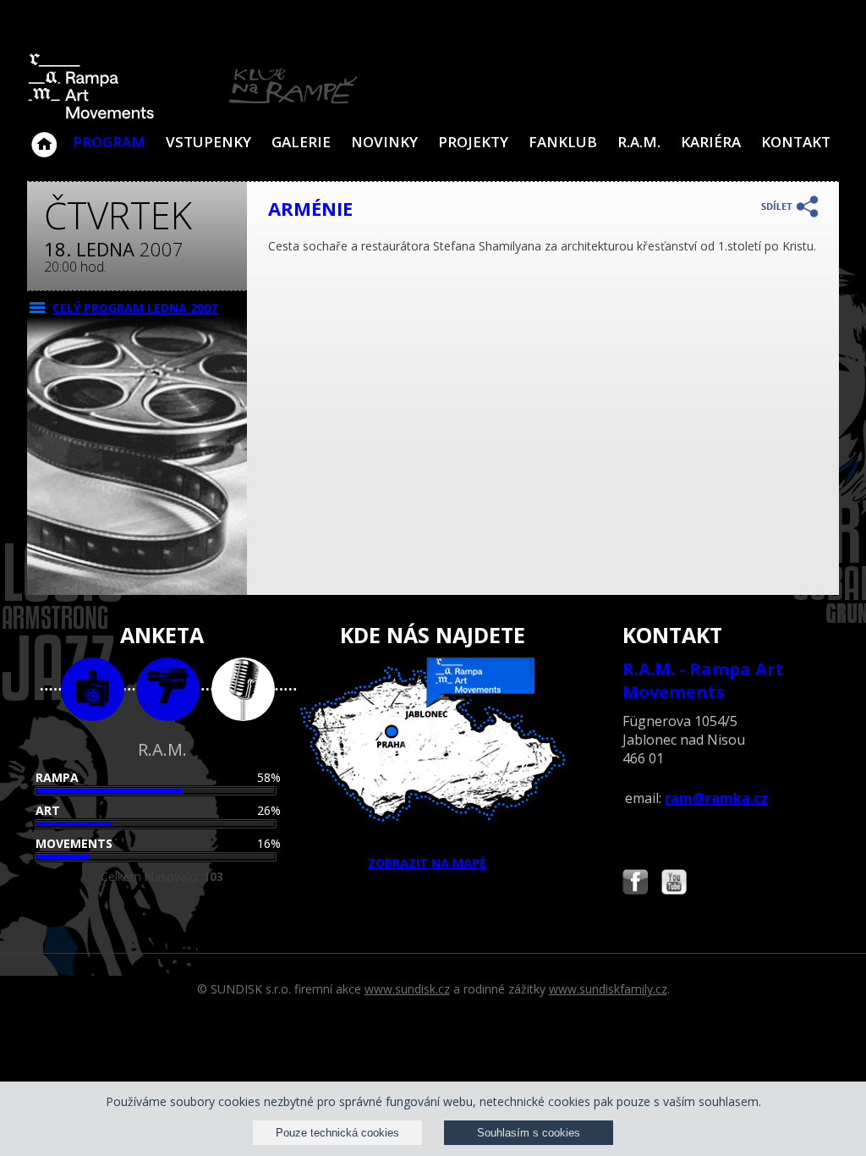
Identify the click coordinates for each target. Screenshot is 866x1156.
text (243, 689)
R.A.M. (638, 141)
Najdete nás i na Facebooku (635, 884)
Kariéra (711, 141)
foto (92, 689)
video (168, 689)
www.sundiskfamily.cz (608, 989)
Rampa (57, 777)
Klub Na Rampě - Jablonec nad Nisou (44, 136)
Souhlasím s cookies (528, 1132)
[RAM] (193, 115)
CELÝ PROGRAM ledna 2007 (134, 308)
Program (109, 141)
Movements (74, 843)
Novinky (384, 141)
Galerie (301, 141)
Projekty (473, 141)
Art (48, 810)
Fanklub (563, 141)
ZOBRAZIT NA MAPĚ (427, 863)
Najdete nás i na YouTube (674, 884)
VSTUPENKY (208, 141)
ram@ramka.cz (716, 798)
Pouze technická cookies (337, 1132)
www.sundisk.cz (407, 989)
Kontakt (795, 141)
